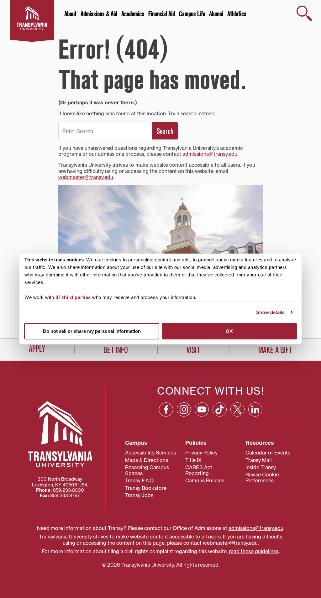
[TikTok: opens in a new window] (220, 409)
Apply (37, 348)
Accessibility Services (150, 452)
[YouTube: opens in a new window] (202, 409)
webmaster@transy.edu (85, 177)
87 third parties (73, 297)
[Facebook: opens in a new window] (166, 409)
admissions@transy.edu (209, 154)
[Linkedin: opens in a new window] (255, 409)
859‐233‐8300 (68, 490)
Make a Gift (275, 350)
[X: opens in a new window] (237, 409)
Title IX (193, 460)
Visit (193, 350)
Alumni (216, 14)
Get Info (115, 350)
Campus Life (192, 14)
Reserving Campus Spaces (147, 470)
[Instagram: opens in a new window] (184, 409)
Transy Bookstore (145, 488)
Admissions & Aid (99, 14)
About (70, 14)
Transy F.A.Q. (140, 480)
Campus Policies (204, 480)
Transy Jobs (139, 495)
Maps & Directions (146, 460)
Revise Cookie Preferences (262, 477)
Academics (132, 14)
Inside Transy (260, 467)
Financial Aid (161, 14)
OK (229, 331)
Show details (270, 312)
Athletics (236, 14)
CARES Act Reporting (198, 470)
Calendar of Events (267, 452)
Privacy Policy (201, 452)
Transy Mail (258, 460)
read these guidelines (254, 551)
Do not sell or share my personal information (92, 331)
